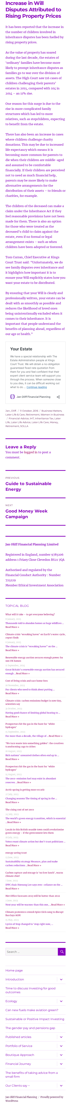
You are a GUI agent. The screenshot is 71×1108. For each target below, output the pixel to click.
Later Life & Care (15, 414)
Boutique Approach (19, 1055)
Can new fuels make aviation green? (31, 1010)
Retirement (33, 414)
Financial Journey (18, 1064)
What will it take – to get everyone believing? (30, 614)
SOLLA (24, 426)
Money (54, 422)
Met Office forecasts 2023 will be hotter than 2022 (32, 896)
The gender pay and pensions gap (30, 1028)
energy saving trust (16, 852)
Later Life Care (40, 422)
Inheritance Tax (44, 418)
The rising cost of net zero (19, 809)
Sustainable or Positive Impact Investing (34, 1019)
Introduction (14, 979)
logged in (31, 452)
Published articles (18, 1037)
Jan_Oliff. (11, 410)
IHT (32, 418)
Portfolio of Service (18, 1046)
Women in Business (52, 414)
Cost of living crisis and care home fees (26, 680)
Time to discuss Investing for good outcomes (30, 990)
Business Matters (52, 410)
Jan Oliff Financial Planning (21, 1097)
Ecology (11, 1001)
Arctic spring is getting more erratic (25, 789)
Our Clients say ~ (17, 1085)
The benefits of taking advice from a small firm (31, 1074)
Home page (14, 970)
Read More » (12, 627)
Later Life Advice (21, 422)
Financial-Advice (19, 418)
